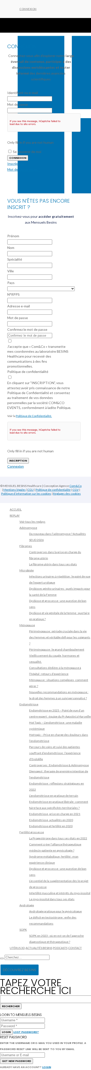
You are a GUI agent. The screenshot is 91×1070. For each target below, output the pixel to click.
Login (6, 1032)
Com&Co (75, 486)
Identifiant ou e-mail (22, 93)
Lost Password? (26, 1032)
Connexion (28, 8)
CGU (30, 490)
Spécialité (14, 259)
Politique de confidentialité (27, 371)
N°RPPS (13, 294)
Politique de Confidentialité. (34, 416)
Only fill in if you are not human (30, 142)
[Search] (2, 958)
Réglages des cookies (67, 493)
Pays (11, 283)
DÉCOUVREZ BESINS (19, 970)
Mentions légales (14, 490)
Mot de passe (17, 104)
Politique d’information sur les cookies (26, 493)
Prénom (13, 236)
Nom (10, 248)
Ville (10, 271)
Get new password (16, 1061)
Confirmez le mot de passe (27, 329)
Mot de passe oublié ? (23, 169)
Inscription (15, 163)
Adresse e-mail (18, 306)
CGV (76, 490)
